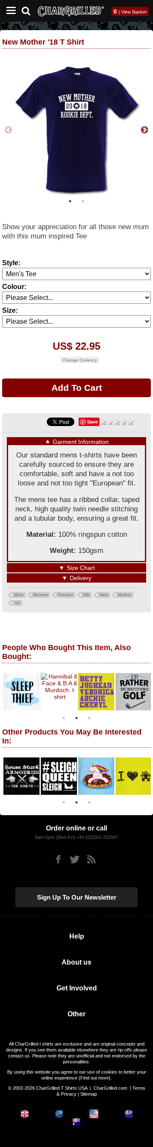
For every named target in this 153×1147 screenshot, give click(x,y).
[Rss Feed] (91, 858)
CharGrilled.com (110, 1086)
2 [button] (83, 199)
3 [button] (89, 716)
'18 (17, 601)
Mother (124, 593)
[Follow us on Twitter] (74, 858)
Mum (18, 593)
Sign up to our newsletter (76, 896)
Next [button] (144, 129)
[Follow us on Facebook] (58, 858)
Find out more (94, 1076)
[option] (29, 690)
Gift (86, 593)
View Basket (134, 11)
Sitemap (88, 1092)
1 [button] (70, 199)
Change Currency (79, 358)
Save (92, 420)
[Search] (29, 10)
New (103, 593)
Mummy (40, 593)
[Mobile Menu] (9, 11)
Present (65, 593)
